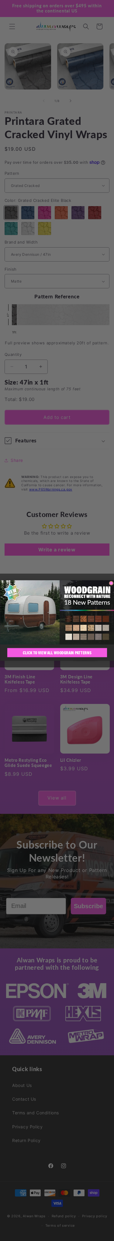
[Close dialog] (111, 583)
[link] (57, 612)
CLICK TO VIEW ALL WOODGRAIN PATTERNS (57, 652)
